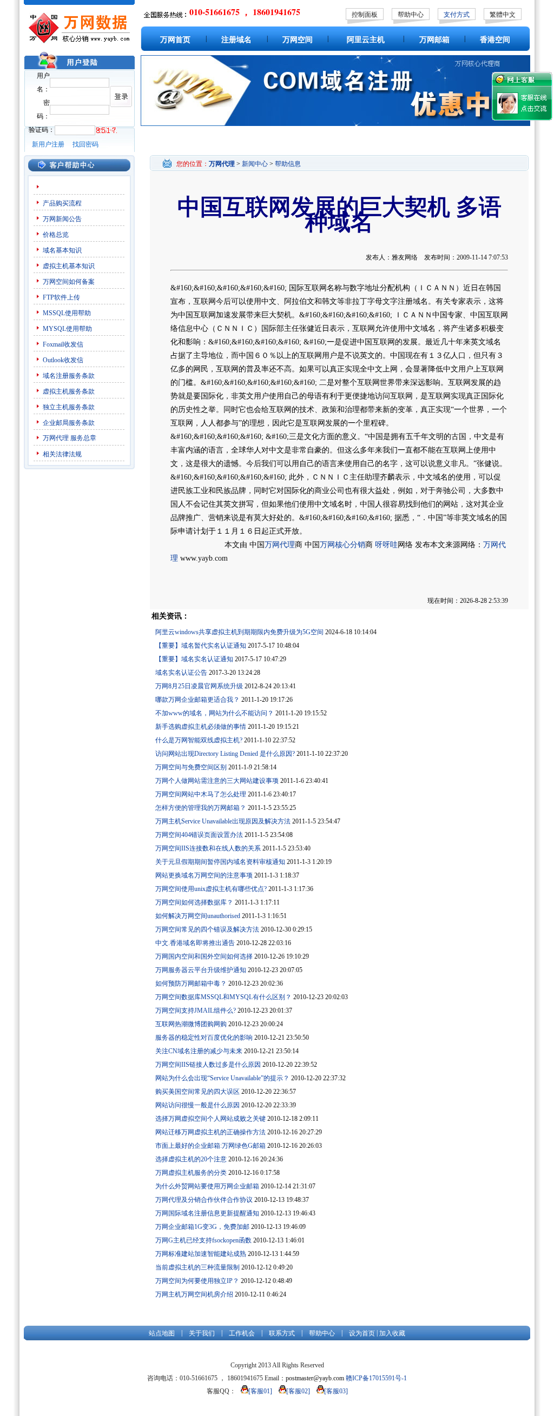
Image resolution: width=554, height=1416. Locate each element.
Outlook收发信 (63, 360)
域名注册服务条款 (69, 376)
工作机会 (242, 1333)
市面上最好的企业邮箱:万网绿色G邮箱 (210, 1145)
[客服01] (260, 1391)
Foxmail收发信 (63, 344)
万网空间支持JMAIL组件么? (195, 1010)
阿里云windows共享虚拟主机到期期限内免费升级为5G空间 (239, 632)
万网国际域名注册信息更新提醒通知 (207, 1213)
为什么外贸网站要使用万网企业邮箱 (207, 1186)
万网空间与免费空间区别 (191, 767)
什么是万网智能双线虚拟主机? (198, 740)
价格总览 (56, 234)
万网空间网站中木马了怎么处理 (200, 794)
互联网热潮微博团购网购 (191, 1024)
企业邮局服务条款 (69, 423)
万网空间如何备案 (69, 281)
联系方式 (282, 1333)
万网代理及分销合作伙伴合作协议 (204, 1200)
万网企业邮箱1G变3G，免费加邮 (202, 1227)
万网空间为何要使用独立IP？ (197, 1281)
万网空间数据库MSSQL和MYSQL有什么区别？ (223, 997)
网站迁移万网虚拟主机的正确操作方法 (210, 1132)
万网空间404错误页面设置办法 (199, 835)
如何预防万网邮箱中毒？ (191, 983)
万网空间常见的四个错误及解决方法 (207, 929)
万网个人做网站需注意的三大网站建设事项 (217, 781)
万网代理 (56, 438)
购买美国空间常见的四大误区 (197, 1091)
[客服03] (336, 1391)
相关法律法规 (62, 454)
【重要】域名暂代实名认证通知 (200, 645)
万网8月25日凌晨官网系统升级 (199, 686)
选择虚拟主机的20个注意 (191, 1159)
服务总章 (83, 438)
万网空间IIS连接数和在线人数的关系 (208, 848)
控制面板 (365, 14)
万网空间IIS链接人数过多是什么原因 (208, 1064)
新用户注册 (48, 144)
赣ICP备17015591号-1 (376, 1378)
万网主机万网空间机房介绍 (194, 1294)
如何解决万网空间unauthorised (197, 916)
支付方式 (457, 14)
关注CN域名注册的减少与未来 (198, 1051)
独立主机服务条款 (69, 407)
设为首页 (362, 1333)
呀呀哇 (385, 545)
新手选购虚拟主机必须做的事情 (200, 726)
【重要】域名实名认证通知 (194, 659)
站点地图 (162, 1333)
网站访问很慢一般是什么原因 (197, 1105)
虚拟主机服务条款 (69, 391)
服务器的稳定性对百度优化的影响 (204, 1037)
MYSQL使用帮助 (67, 329)
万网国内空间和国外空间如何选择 (204, 956)
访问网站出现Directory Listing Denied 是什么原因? (225, 753)
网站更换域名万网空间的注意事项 (204, 875)
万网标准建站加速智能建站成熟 (200, 1254)
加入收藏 (392, 1333)
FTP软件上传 (61, 297)
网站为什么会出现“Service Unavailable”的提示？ (222, 1078)
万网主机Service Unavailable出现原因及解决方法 (223, 821)
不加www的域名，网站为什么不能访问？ (214, 713)
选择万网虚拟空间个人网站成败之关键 (210, 1118)
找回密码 (85, 144)
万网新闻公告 (62, 219)
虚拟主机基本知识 (69, 266)
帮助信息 (288, 164)
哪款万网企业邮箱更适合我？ (197, 699)
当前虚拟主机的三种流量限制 (197, 1267)
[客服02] (298, 1391)
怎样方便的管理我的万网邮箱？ (200, 808)
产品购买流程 (62, 203)
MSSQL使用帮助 (67, 313)
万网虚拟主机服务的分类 (191, 1172)
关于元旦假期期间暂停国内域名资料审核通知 (220, 862)
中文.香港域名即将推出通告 (195, 943)
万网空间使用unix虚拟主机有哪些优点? (211, 889)
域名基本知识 (62, 250)
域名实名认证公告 (181, 672)
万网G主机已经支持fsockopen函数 (203, 1240)
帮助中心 (411, 14)
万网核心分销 (342, 545)
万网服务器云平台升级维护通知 (200, 970)
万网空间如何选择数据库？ (194, 902)
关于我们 (202, 1333)
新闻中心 (255, 164)
